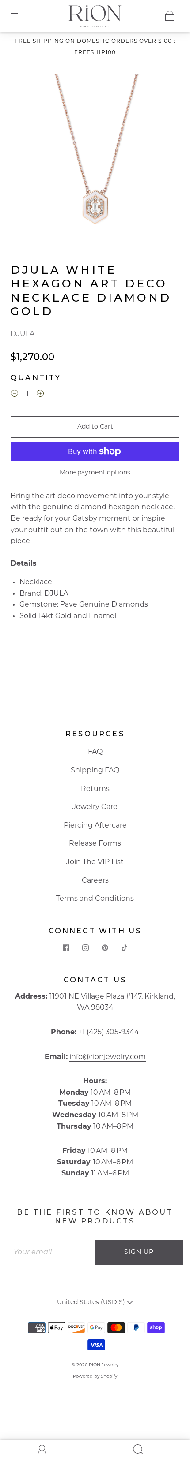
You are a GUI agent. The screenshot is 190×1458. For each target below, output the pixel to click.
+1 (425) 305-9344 (108, 1032)
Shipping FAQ (95, 770)
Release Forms (95, 843)
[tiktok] (124, 948)
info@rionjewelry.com (107, 1057)
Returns (95, 789)
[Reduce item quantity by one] (14, 395)
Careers (95, 880)
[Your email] (51, 1252)
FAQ (95, 752)
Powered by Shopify (95, 1376)
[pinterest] (104, 948)
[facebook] (66, 948)
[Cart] (169, 16)
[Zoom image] (95, 154)
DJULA (22, 334)
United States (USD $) (92, 1302)
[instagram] (85, 948)
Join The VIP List (95, 862)
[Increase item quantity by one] (40, 395)
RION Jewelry (103, 1365)
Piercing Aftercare (95, 825)
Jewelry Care (95, 807)
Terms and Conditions (95, 898)
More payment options (95, 473)
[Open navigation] (20, 16)
